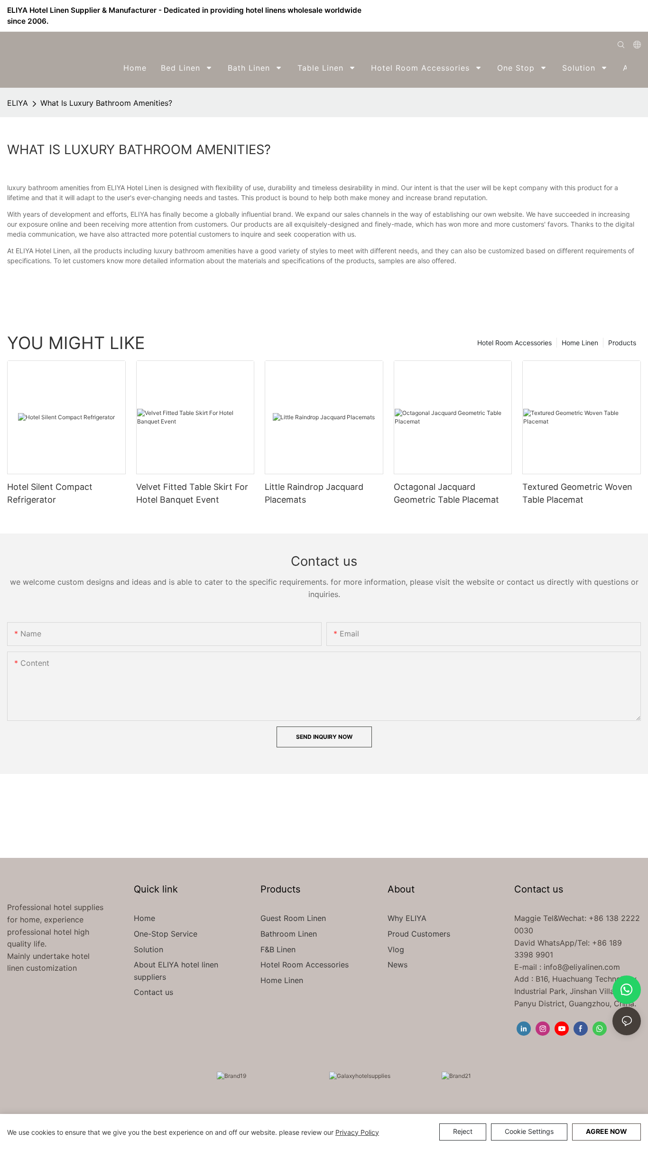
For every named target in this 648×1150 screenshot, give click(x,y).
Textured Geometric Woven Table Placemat (577, 493)
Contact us (153, 992)
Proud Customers (419, 933)
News (397, 964)
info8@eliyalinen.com (582, 967)
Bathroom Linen (288, 933)
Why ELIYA (407, 918)
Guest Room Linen (293, 918)
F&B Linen (278, 949)
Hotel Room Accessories (514, 343)
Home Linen (580, 343)
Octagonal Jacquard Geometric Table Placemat (446, 493)
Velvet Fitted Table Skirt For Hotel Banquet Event (192, 493)
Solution (148, 949)
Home (144, 918)
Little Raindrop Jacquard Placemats (314, 493)
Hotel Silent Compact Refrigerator (50, 493)
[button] (634, 67)
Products (622, 343)
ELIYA (17, 103)
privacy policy (357, 1132)
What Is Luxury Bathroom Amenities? (106, 103)
